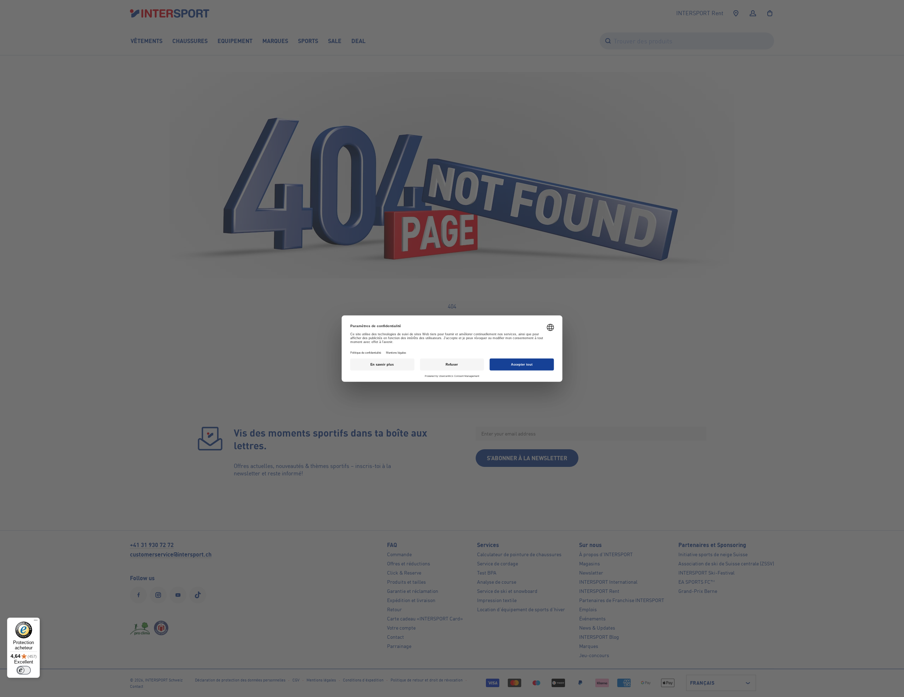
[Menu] (35, 622)
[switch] (24, 670)
